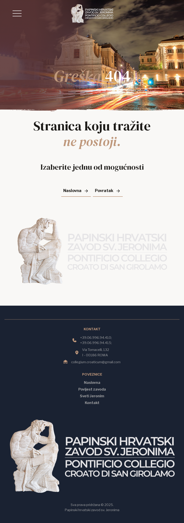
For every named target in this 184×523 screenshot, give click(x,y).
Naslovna (92, 382)
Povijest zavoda (92, 389)
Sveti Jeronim (92, 396)
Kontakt (92, 403)
